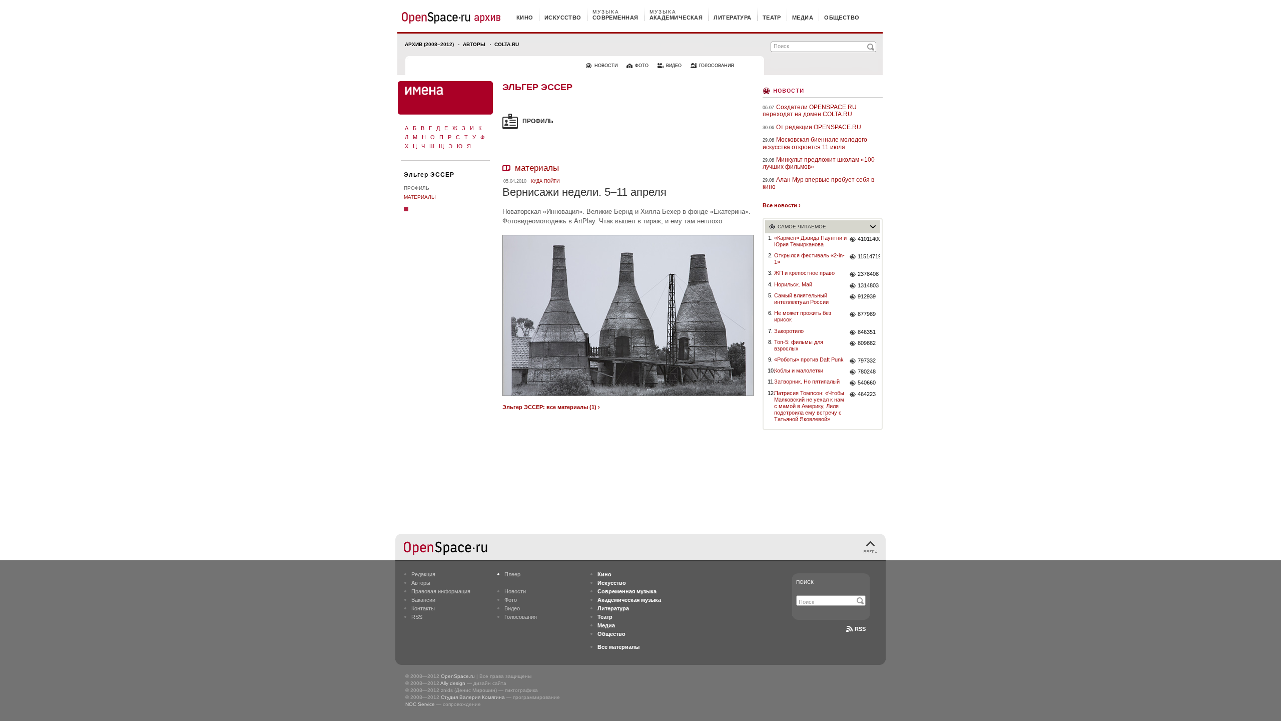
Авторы (474, 44)
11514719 (869, 256)
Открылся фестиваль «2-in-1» (809, 258)
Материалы (420, 197)
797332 (867, 360)
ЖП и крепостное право (804, 273)
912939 (867, 296)
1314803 (868, 285)
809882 (867, 343)
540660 (867, 383)
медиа (802, 18)
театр (772, 18)
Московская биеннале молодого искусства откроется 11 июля (815, 143)
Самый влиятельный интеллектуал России (801, 298)
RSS (416, 617)
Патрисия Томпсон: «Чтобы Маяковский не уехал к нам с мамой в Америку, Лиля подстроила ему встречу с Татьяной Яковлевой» (809, 406)
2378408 (868, 274)
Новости (788, 90)
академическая (676, 18)
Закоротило (789, 331)
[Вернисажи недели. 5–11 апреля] (628, 397)
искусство (562, 18)
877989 (867, 314)
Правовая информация (440, 591)
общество (842, 18)
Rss (860, 629)
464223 (867, 394)
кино (524, 18)
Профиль (416, 188)
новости (605, 65)
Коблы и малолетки (798, 371)
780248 (867, 372)
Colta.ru (506, 44)
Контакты (423, 608)
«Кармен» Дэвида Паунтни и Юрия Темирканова (810, 241)
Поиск (805, 582)
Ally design (452, 683)
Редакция (423, 574)
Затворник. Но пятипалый (807, 382)
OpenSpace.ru (458, 676)
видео (674, 65)
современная (615, 18)
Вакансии (423, 600)
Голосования (520, 617)
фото (642, 65)
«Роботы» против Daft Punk (809, 359)
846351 (867, 332)
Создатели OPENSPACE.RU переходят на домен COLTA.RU (810, 111)
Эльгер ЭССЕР (429, 174)
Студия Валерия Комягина (473, 697)
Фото (510, 600)
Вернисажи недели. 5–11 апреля (584, 192)
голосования (716, 65)
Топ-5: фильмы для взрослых (798, 345)
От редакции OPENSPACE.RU (818, 127)
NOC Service (420, 704)
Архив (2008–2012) (429, 44)
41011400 (869, 239)
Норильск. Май (793, 284)
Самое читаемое (802, 226)
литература (732, 18)
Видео (512, 608)
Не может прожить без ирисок (802, 316)
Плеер (512, 574)
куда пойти (545, 181)
